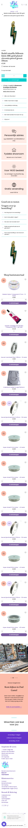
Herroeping (4, 785)
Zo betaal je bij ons (9, 110)
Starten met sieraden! (7, 751)
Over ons (4, 800)
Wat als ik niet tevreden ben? (12, 222)
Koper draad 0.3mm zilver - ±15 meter (14, 627)
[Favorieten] (24, 5)
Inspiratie (4, 797)
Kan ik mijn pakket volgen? (11, 217)
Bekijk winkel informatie (9, 91)
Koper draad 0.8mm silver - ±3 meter (14, 567)
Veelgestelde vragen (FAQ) (9, 788)
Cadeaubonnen (6, 795)
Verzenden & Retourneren (9, 787)
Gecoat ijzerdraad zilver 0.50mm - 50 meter (14, 537)
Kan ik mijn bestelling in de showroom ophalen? (14, 233)
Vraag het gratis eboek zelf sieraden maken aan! (14, 825)
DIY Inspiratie (5, 757)
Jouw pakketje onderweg (10, 105)
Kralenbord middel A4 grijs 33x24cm (14, 387)
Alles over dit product (9, 96)
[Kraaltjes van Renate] (14, 4)
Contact (3, 781)
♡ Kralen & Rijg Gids (7, 750)
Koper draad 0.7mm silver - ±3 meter (14, 507)
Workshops (4, 755)
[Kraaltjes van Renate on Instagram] (4, 806)
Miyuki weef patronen (7, 753)
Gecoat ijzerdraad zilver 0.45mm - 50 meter (14, 417)
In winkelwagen (14, 303)
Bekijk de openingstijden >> (14, 707)
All (17, 11)
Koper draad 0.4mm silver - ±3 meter (14, 447)
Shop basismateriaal (14, 275)
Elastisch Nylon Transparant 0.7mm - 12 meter (14, 294)
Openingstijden (5, 799)
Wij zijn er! (6, 119)
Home (12, 11)
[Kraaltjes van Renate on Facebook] (2, 806)
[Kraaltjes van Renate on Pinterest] (5, 806)
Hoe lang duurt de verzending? (12, 212)
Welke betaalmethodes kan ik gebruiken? (12, 227)
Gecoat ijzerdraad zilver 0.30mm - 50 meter (14, 597)
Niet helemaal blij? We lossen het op (13, 114)
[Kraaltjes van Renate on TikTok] (7, 806)
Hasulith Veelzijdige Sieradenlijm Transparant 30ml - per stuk (14, 326)
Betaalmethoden (6, 783)
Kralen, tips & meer (7, 759)
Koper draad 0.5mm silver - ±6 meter (14, 477)
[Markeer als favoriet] (25, 279)
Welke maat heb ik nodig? (11, 100)
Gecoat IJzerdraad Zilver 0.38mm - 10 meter (14, 357)
